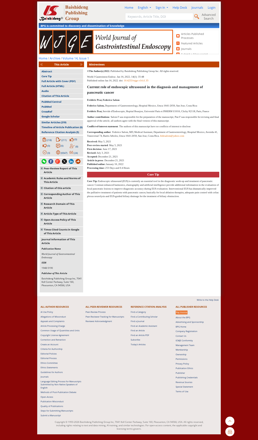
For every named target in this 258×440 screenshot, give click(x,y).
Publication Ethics (184, 368)
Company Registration (186, 331)
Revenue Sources (184, 382)
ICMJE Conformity (184, 340)
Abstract (47, 71)
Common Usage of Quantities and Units (60, 330)
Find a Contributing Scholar (144, 316)
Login (212, 7)
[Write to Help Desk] (229, 431)
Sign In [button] (161, 7)
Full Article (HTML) (53, 86)
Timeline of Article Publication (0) (62, 127)
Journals (197, 7)
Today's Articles (138, 344)
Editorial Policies (49, 353)
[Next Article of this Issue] (81, 64)
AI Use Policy (47, 312)
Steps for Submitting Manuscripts (57, 410)
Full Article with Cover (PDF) (59, 81)
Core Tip (47, 76)
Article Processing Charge (53, 325)
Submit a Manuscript (51, 415)
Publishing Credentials (187, 377)
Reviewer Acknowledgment (99, 321)
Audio (45, 91)
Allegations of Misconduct (53, 316)
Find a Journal (137, 321)
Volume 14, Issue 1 (76, 58)
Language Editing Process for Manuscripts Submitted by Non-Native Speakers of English (61, 384)
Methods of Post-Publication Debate (58, 392)
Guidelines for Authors (52, 372)
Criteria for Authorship (52, 349)
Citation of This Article (55, 96)
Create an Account (49, 344)
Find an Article (138, 330)
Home (129, 7)
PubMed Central (51, 101)
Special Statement (184, 386)
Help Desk (180, 7)
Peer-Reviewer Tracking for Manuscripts (105, 316)
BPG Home (181, 326)
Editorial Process (49, 358)
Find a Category (138, 312)
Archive (55, 58)
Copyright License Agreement (55, 335)
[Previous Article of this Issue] (41, 64)
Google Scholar (51, 116)
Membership (182, 349)
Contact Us (181, 335)
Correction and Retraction (53, 339)
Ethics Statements (49, 367)
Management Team (185, 345)
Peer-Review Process (96, 312)
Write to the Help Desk (208, 299)
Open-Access (47, 396)
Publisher (180, 372)
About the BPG (183, 317)
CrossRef (47, 111)
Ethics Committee (49, 362)
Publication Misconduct (52, 401)
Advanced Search (209, 16)
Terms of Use (182, 391)
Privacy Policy (182, 363)
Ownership (181, 354)
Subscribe (135, 339)
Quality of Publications (52, 406)
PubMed (47, 106)
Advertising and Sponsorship (190, 322)
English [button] (143, 7)
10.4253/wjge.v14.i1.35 (136, 80)
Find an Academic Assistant (144, 325)
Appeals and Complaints (52, 321)
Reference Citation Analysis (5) (60, 132)
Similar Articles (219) (54, 122)
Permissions (181, 359)
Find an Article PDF (140, 335)
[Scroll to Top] (229, 421)
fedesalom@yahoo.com (172, 135)
